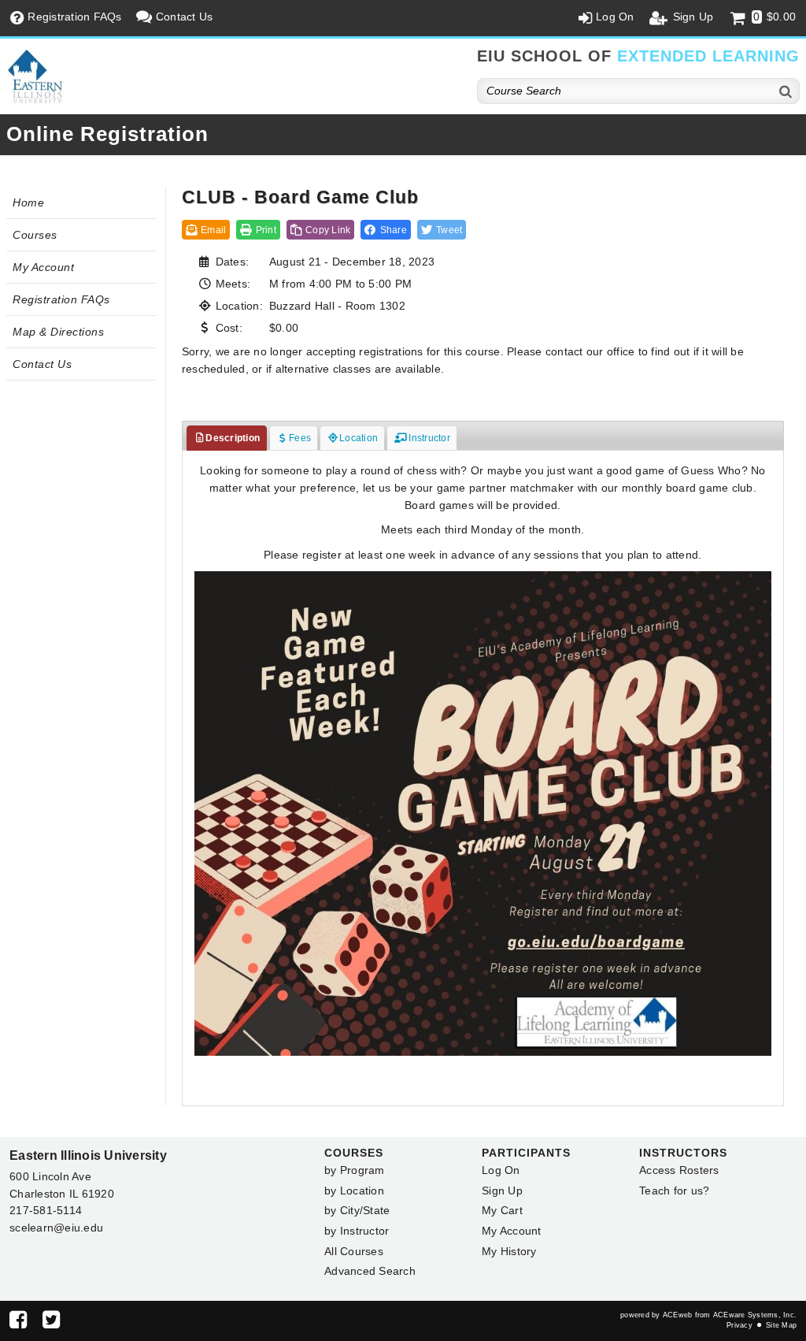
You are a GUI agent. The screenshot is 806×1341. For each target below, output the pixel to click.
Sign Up (502, 1190)
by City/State (357, 1210)
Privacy (739, 1325)
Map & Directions (58, 331)
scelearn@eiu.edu (56, 1227)
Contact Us (42, 364)
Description (232, 438)
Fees (300, 438)
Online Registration (107, 134)
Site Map (781, 1325)
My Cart (502, 1210)
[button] (385, 230)
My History (509, 1251)
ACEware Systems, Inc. (755, 1315)
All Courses (353, 1251)
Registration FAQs (61, 299)
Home (28, 202)
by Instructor (356, 1230)
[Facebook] (18, 1323)
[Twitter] (51, 1323)
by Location (354, 1190)
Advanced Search (370, 1271)
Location (358, 438)
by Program (354, 1170)
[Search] (786, 91)
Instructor (428, 438)
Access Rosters (679, 1170)
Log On (501, 1170)
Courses (35, 234)
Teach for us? (674, 1190)
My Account (43, 267)
